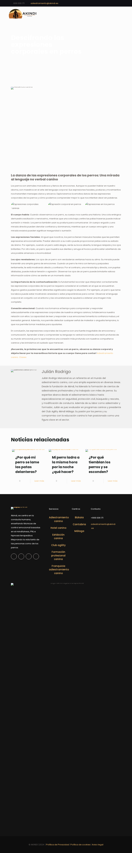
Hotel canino (58, 528)
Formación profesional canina (58, 555)
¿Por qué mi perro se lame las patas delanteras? (27, 464)
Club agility (58, 545)
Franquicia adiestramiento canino (58, 569)
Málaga (79, 531)
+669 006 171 (97, 517)
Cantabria (79, 524)
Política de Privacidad (57, 844)
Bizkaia (79, 517)
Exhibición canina (58, 536)
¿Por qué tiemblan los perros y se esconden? (99, 464)
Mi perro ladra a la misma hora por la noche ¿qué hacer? (66, 464)
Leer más (39, 480)
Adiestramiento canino (58, 519)
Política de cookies (81, 844)
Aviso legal (97, 844)
